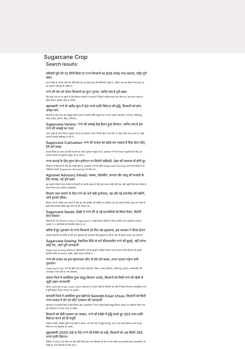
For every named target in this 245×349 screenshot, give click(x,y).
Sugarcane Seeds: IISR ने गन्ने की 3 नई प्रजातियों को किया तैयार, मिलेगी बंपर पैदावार (93, 214)
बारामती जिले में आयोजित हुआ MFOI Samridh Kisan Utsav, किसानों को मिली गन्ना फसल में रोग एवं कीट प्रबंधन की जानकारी (96, 298)
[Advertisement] (122, 32)
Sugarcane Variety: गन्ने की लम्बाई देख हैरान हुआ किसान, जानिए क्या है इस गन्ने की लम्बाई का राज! (94, 126)
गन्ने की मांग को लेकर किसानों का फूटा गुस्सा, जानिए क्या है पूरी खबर (86, 92)
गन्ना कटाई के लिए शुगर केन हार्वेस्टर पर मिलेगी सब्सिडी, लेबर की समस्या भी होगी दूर (95, 161)
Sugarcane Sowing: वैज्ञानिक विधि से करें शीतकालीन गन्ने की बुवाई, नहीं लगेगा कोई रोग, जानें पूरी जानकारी (96, 243)
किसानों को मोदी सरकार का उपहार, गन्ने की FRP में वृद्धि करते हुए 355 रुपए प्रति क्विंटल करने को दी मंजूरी (94, 316)
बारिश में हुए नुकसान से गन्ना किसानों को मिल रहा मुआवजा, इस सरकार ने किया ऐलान (95, 230)
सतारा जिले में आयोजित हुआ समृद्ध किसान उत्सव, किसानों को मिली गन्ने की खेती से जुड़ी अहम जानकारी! (94, 280)
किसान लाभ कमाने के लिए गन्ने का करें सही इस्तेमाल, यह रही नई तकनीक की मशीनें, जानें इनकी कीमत (95, 195)
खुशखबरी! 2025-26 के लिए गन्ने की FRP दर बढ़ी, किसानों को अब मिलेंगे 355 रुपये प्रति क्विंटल (94, 334)
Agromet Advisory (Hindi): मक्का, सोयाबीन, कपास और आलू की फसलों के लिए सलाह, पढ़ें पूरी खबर (95, 177)
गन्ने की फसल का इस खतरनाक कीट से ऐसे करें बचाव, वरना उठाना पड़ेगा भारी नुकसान (92, 261)
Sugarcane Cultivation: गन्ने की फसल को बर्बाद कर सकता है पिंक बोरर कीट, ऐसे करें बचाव (96, 145)
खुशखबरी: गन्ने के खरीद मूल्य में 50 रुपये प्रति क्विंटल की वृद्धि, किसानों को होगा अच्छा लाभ (93, 108)
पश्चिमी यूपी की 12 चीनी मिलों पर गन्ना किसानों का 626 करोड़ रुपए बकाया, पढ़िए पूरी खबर (96, 75)
